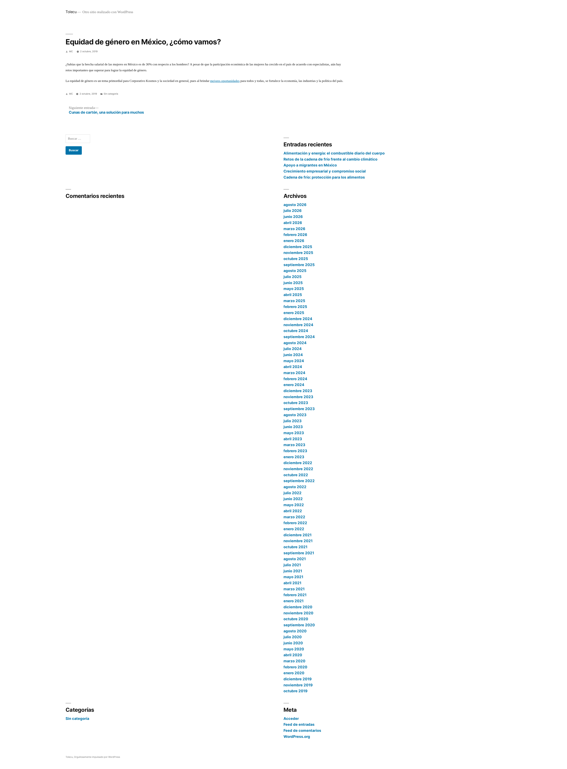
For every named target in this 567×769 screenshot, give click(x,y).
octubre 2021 (295, 547)
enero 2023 (294, 457)
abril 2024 (293, 367)
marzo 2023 (294, 445)
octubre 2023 (296, 403)
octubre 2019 (295, 691)
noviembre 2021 (298, 541)
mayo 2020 (294, 649)
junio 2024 (293, 355)
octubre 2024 (296, 330)
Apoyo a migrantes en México (310, 165)
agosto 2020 (295, 631)
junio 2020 (293, 643)
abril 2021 (292, 583)
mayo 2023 (294, 433)
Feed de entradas (299, 724)
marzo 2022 (294, 517)
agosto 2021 (295, 559)
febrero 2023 (295, 451)
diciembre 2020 (298, 607)
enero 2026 (294, 240)
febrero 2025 (295, 306)
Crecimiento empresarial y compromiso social (325, 171)
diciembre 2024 (298, 319)
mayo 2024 (294, 361)
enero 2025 (294, 312)
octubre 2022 (296, 475)
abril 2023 (293, 439)
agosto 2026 (295, 204)
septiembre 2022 (299, 481)
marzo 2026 (294, 229)
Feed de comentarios (302, 730)
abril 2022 (293, 511)
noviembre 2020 (298, 613)
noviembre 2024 (298, 325)
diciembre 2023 (298, 391)
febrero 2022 (295, 523)
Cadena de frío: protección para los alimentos (324, 177)
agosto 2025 (295, 270)
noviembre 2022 (298, 469)
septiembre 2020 (299, 625)
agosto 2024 (295, 343)
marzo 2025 (294, 301)
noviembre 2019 (298, 685)
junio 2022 (293, 499)
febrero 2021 (295, 595)
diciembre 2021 (298, 535)
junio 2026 (293, 216)
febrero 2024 (295, 379)
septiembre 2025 (299, 265)
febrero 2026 (295, 234)
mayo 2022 (294, 505)
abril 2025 (293, 294)
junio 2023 (293, 427)
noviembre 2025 (298, 252)
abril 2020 (293, 655)
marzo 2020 (294, 661)
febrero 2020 (295, 667)
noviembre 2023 (298, 397)
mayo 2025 (294, 288)
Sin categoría (111, 93)
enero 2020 (294, 673)
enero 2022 (294, 529)
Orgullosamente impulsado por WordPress (97, 757)
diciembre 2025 (298, 247)
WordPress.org (297, 736)
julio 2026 (293, 210)
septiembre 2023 (299, 409)
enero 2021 (294, 601)
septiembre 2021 (299, 553)
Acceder (291, 718)
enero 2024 (294, 385)
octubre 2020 (296, 619)
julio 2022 (293, 493)
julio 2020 (293, 637)
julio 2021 (292, 565)
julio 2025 (293, 276)
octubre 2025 (296, 258)
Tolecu (71, 12)
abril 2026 (293, 222)
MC (71, 51)
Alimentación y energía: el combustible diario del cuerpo (334, 153)
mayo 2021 (293, 577)
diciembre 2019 (298, 679)
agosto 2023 (295, 415)
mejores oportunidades (225, 81)
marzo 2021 (294, 589)
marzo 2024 (294, 373)
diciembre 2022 (298, 463)
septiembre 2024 (299, 337)
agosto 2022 (295, 487)
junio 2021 (293, 571)
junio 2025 (293, 283)
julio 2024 (293, 349)
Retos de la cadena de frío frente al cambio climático (330, 159)
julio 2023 (293, 421)
